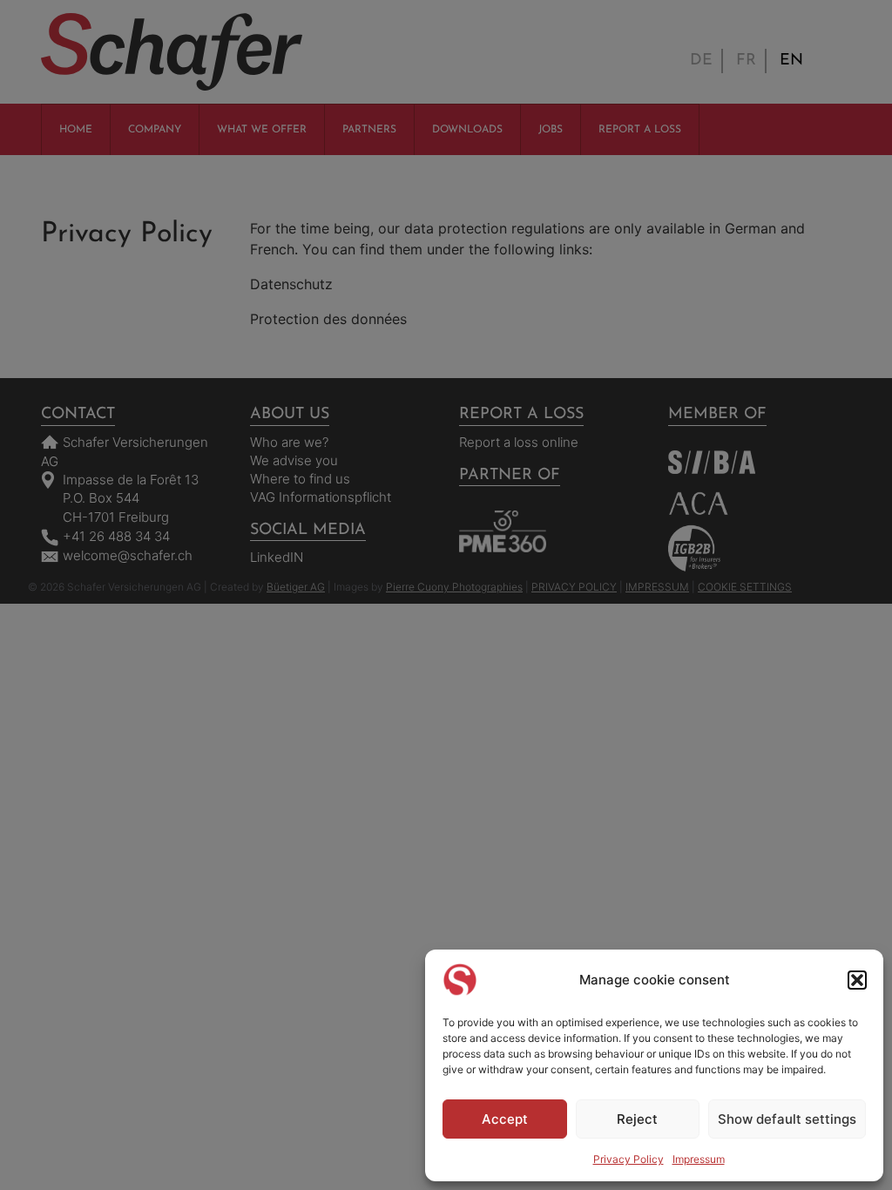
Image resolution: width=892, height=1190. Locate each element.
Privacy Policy (628, 1159)
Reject (637, 1119)
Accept (505, 1119)
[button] (857, 980)
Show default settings (787, 1119)
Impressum (698, 1159)
